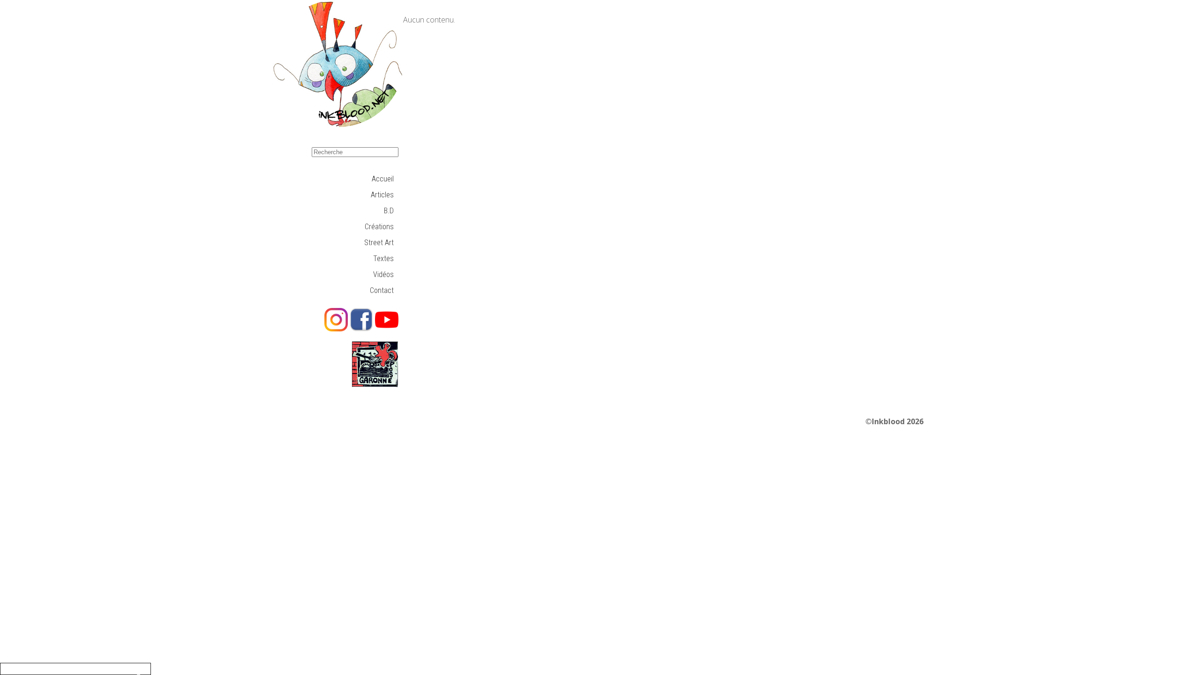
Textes (383, 258)
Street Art (379, 242)
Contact (382, 290)
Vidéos (383, 274)
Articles (382, 194)
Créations (379, 226)
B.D (389, 210)
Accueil (383, 178)
